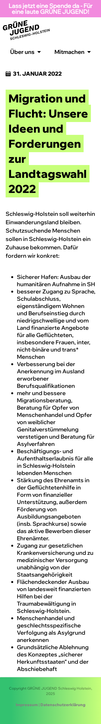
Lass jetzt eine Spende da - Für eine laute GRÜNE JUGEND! (51, 8)
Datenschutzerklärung (62, 704)
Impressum (27, 704)
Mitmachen (69, 51)
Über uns (22, 51)
